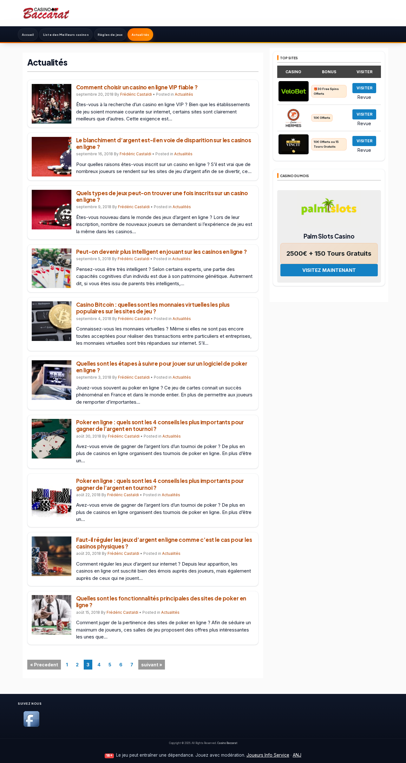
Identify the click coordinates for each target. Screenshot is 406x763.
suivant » (151, 664)
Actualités (140, 34)
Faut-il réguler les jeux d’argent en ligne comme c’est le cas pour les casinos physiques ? (164, 543)
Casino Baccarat (227, 743)
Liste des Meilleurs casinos (66, 34)
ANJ (297, 755)
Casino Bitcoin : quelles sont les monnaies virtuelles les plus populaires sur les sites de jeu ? (153, 308)
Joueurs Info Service (267, 755)
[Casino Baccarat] (46, 12)
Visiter (364, 88)
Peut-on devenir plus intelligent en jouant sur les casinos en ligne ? (161, 251)
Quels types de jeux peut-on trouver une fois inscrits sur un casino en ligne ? (162, 196)
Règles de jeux (110, 34)
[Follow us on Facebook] (31, 725)
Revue (364, 96)
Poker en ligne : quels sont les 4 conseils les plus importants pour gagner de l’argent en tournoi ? (160, 425)
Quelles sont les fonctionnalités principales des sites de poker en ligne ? (161, 601)
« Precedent (44, 664)
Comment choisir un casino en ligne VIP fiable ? (137, 87)
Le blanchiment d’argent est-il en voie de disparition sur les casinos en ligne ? (163, 143)
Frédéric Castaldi (136, 94)
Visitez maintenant (329, 270)
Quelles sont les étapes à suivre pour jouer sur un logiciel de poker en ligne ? (161, 367)
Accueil (28, 34)
